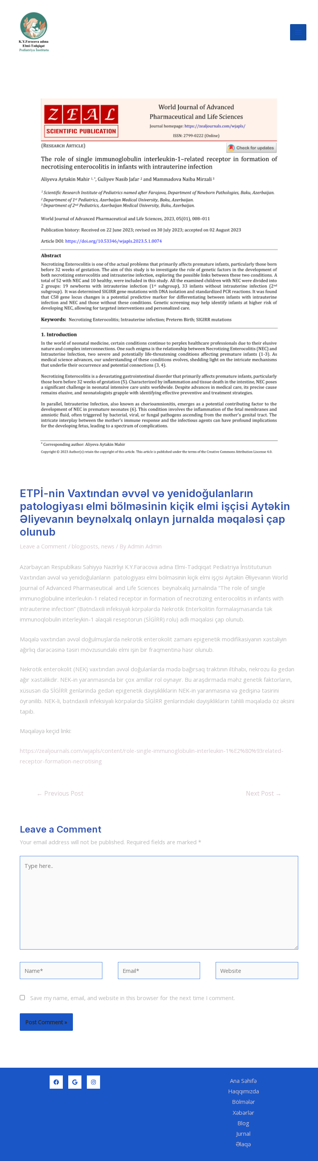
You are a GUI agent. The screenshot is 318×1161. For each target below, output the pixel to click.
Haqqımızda (243, 1091)
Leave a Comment (43, 546)
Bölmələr (243, 1101)
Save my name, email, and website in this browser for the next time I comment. (132, 998)
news (107, 546)
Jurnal (243, 1133)
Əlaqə (243, 1144)
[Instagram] (93, 1082)
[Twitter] (74, 1082)
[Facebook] (56, 1082)
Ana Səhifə (243, 1080)
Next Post (264, 793)
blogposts (85, 546)
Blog (243, 1123)
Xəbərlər (243, 1112)
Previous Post (59, 793)
